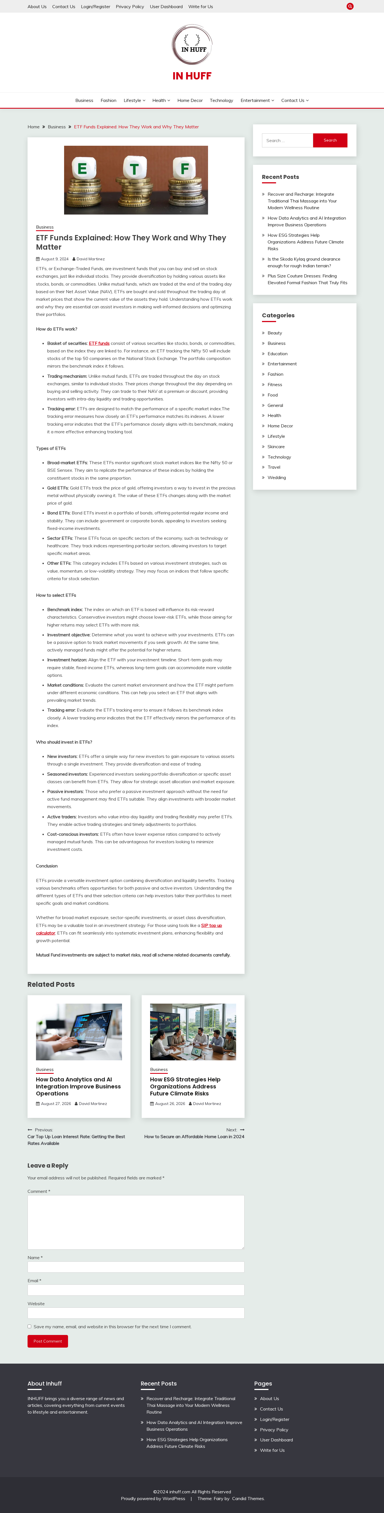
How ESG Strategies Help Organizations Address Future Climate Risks (185, 1086)
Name (35, 1257)
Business (84, 100)
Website (36, 1303)
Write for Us (200, 6)
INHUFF (36, 1398)
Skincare (276, 446)
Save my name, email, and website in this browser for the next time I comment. (113, 1326)
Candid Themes (248, 1498)
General (275, 405)
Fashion (108, 100)
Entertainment (255, 100)
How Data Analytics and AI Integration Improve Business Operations (78, 1086)
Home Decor (190, 100)
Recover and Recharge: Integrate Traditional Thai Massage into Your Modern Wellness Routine (302, 200)
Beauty (275, 333)
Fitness (275, 384)
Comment (39, 1191)
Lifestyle (132, 100)
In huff (192, 76)
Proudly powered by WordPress (153, 1498)
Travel (274, 467)
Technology (221, 100)
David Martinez (91, 258)
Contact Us (63, 6)
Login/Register (95, 6)
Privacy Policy (130, 6)
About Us (37, 6)
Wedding (277, 477)
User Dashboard (166, 6)
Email (34, 1280)
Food (273, 395)
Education (278, 353)
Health (159, 100)
